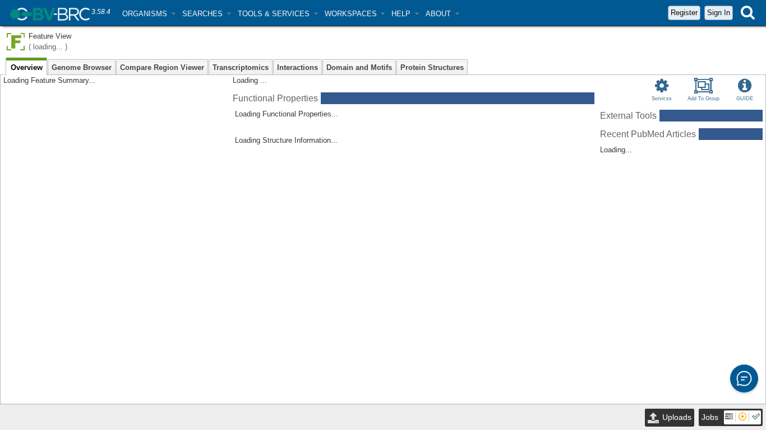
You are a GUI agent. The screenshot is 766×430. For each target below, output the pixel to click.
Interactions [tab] (297, 67)
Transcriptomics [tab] (241, 67)
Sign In (718, 12)
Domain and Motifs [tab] (359, 67)
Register (684, 12)
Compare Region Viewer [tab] (162, 67)
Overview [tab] (27, 67)
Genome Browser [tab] (82, 67)
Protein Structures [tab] (432, 67)
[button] (149, 13)
